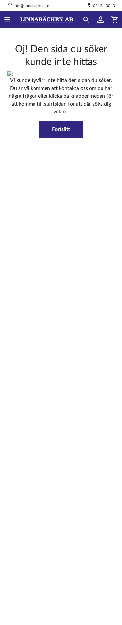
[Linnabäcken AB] (46, 19)
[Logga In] (100, 19)
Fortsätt (61, 129)
